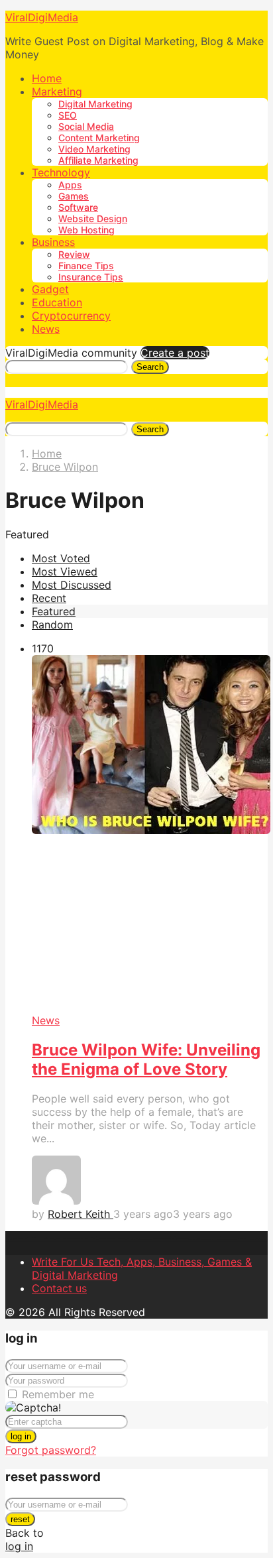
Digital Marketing (95, 103)
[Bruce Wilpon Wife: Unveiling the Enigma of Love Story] (150, 834)
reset (20, 1519)
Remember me (58, 1394)
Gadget (50, 289)
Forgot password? (50, 1450)
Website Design (92, 218)
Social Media (86, 126)
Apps (70, 184)
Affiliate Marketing (98, 160)
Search (150, 367)
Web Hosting (86, 229)
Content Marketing (99, 137)
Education (57, 302)
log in (21, 1436)
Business (53, 242)
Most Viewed (64, 571)
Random (52, 624)
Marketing (57, 91)
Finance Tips (86, 265)
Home (47, 78)
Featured (54, 611)
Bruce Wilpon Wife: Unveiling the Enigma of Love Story (146, 1059)
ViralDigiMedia (41, 17)
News (46, 328)
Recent (49, 598)
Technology (61, 172)
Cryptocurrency (71, 315)
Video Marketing (94, 148)
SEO (67, 115)
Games (73, 196)
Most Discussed (71, 584)
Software (78, 207)
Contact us (59, 1288)
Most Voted (61, 558)
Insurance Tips (90, 276)
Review (74, 254)
